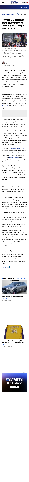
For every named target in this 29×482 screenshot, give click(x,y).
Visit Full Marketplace (22, 278)
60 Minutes (5, 105)
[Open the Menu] (2, 2)
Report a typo (6, 267)
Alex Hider (10, 63)
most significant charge (17, 148)
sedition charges (14, 157)
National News (8, 14)
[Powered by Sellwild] (24, 372)
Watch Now (24, 2)
